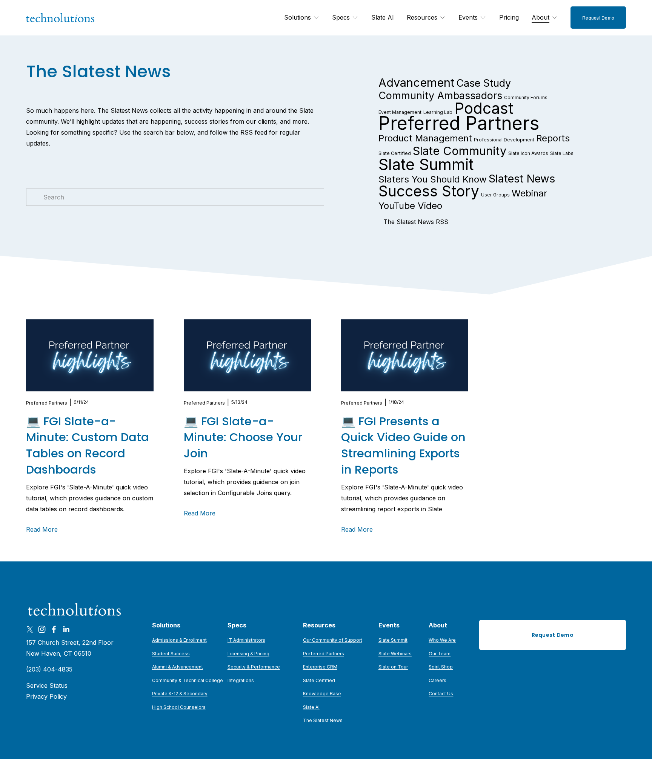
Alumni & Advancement (177, 667)
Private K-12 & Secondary (180, 693)
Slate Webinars (395, 653)
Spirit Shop (441, 667)
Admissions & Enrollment (179, 640)
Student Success (171, 653)
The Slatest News (323, 720)
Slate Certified (319, 680)
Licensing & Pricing (248, 653)
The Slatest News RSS (415, 221)
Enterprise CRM (320, 667)
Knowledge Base (322, 693)
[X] (30, 629)
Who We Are (442, 640)
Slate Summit (393, 640)
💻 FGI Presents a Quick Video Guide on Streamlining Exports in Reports (403, 445)
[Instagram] (42, 629)
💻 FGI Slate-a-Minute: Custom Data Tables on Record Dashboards (87, 445)
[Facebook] (54, 629)
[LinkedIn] (66, 629)
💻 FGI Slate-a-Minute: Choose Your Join (243, 437)
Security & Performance (254, 667)
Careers (437, 680)
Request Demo (598, 17)
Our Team (440, 653)
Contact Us (441, 693)
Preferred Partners (46, 403)
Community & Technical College (187, 680)
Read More (42, 529)
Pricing (509, 17)
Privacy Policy (46, 696)
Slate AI (382, 17)
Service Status (47, 685)
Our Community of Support (332, 640)
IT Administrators (246, 640)
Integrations (241, 680)
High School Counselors (179, 707)
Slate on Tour (393, 667)
